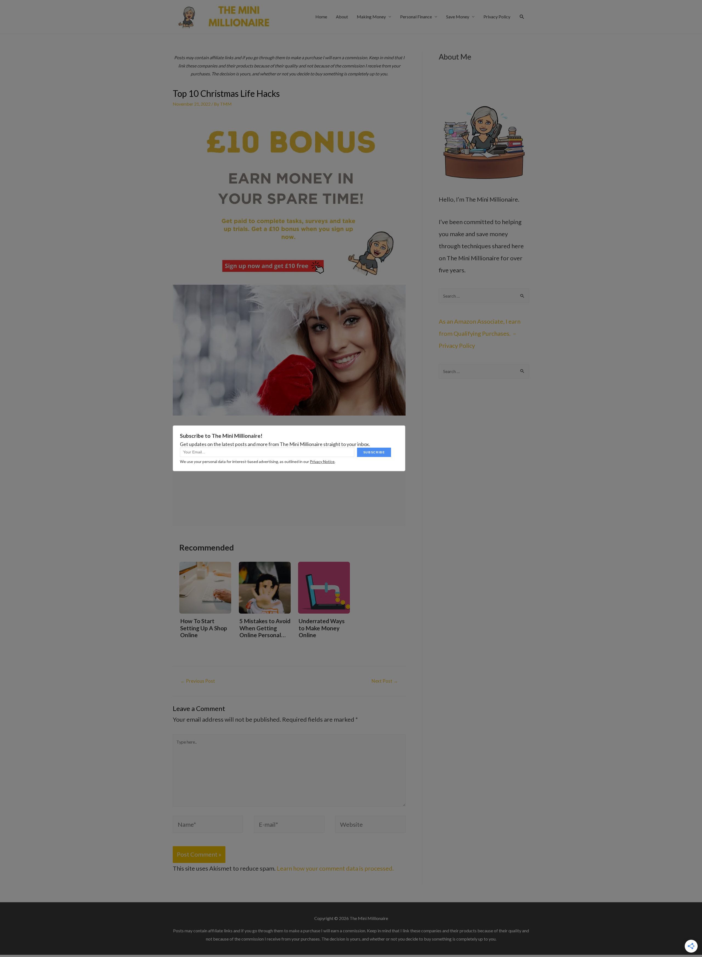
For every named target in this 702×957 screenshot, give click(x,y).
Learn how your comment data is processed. (335, 868)
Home (321, 16)
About (342, 16)
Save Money (457, 16)
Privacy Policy (496, 16)
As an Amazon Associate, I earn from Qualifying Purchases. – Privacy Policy (479, 333)
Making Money (371, 16)
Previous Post (197, 681)
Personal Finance (416, 16)
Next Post (385, 681)
